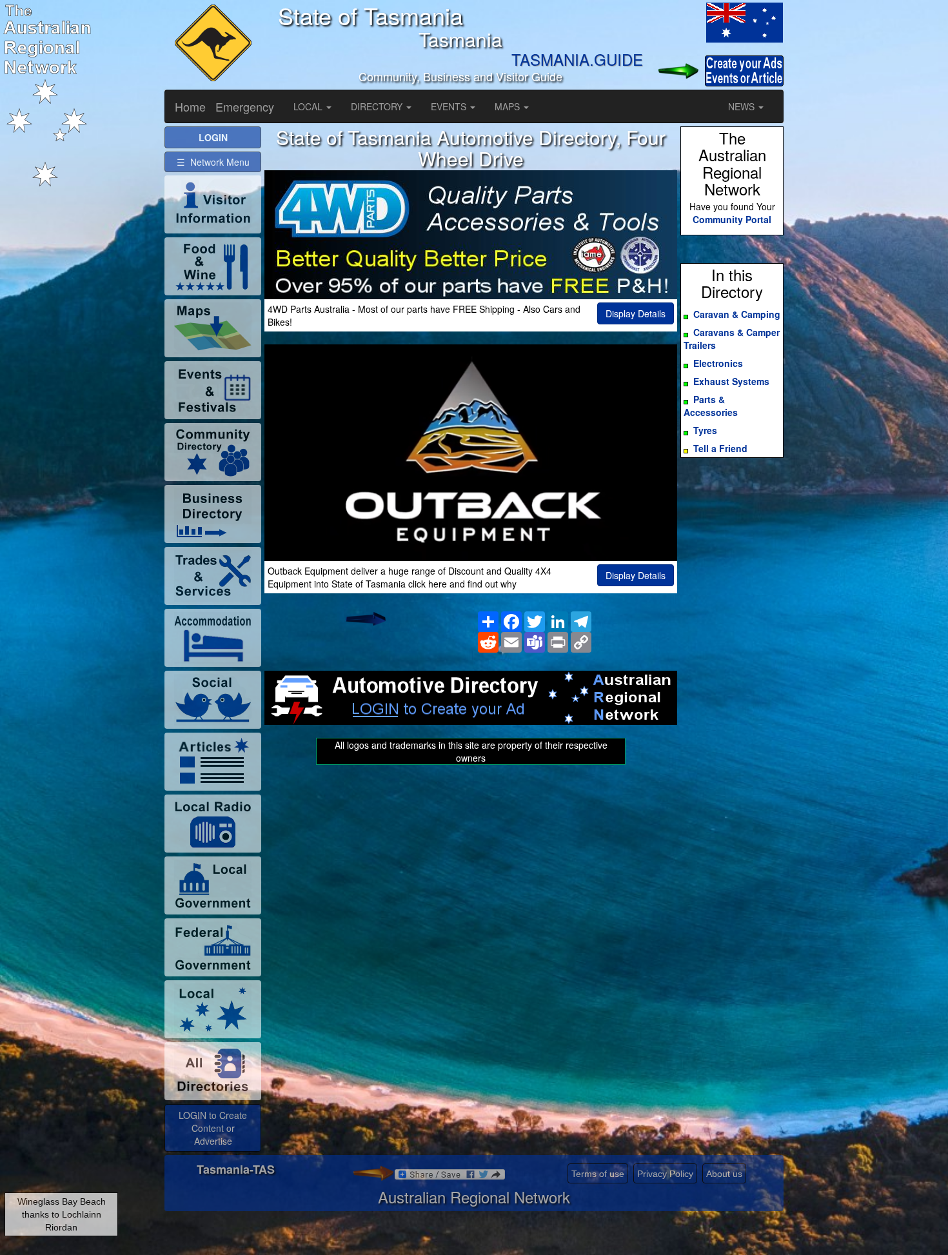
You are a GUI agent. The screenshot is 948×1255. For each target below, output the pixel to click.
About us (724, 1174)
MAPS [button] (508, 106)
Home (190, 106)
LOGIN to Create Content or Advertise (213, 1128)
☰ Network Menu (213, 161)
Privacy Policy (665, 1174)
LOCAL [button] (309, 106)
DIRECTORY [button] (378, 106)
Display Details (636, 313)
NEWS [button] (742, 106)
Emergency (244, 106)
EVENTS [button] (450, 106)
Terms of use (597, 1174)
